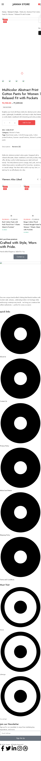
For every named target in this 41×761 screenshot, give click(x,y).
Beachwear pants (11, 135)
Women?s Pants (13, 12)
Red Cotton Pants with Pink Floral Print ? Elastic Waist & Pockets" (11, 224)
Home (4, 12)
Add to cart (27, 123)
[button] (22, 73)
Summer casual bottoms (21, 137)
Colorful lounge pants (25, 135)
